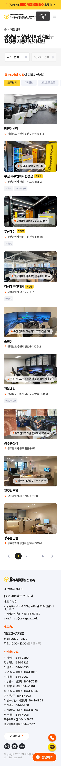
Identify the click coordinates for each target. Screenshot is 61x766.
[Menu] (54, 16)
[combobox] (17, 57)
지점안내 (15, 29)
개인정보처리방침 (13, 588)
